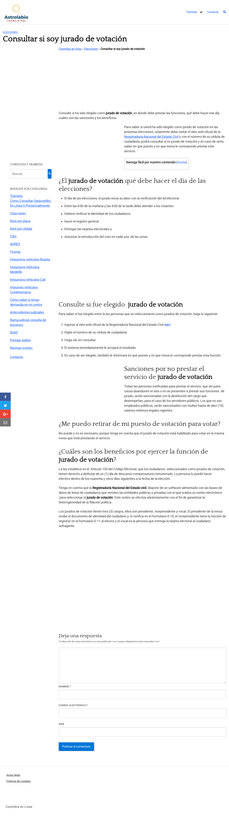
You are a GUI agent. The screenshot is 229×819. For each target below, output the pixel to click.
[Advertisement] (142, 81)
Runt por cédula (21, 229)
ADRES (15, 244)
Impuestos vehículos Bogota (30, 259)
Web (61, 724)
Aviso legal (13, 775)
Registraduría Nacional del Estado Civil (151, 136)
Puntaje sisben (20, 340)
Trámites (191, 12)
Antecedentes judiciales (27, 312)
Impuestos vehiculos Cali (27, 279)
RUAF (14, 332)
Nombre (65, 686)
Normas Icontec (21, 348)
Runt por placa (20, 221)
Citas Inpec (18, 213)
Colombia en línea (70, 49)
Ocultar (181, 162)
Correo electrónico (73, 705)
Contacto (213, 12)
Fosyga (15, 252)
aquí (167, 324)
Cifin (13, 236)
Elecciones (10, 32)
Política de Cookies (18, 781)
